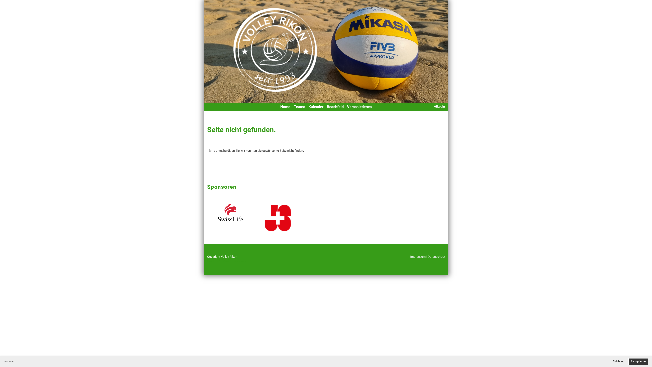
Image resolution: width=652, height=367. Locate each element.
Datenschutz (436, 256)
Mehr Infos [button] (9, 361)
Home (285, 107)
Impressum (418, 256)
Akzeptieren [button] (638, 361)
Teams (299, 107)
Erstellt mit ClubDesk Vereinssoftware (227, 261)
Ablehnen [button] (618, 361)
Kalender (316, 107)
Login (441, 106)
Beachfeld (335, 107)
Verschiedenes (359, 107)
